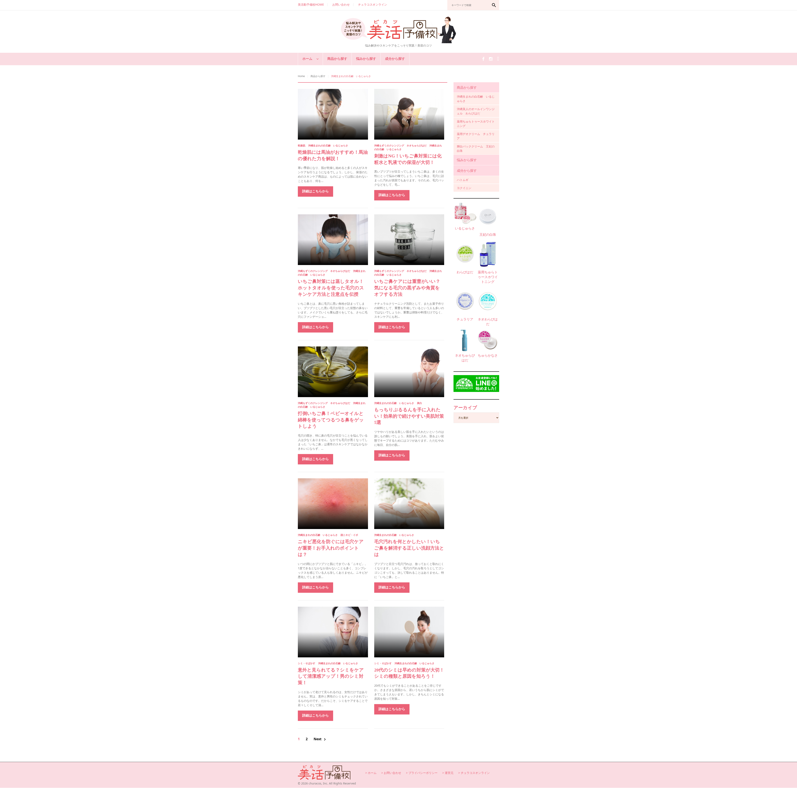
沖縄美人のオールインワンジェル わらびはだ (476, 111)
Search (494, 5)
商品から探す (337, 58)
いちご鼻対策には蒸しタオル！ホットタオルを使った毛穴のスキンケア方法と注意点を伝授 (331, 288)
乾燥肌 (301, 145)
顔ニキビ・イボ (349, 535)
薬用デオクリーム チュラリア (476, 136)
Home (301, 76)
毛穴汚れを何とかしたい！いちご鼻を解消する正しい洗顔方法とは (409, 548)
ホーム (307, 58)
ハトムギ (462, 180)
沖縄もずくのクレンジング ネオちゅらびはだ (400, 145)
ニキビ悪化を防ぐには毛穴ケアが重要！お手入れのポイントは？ (331, 548)
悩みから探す (366, 58)
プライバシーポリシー (423, 773)
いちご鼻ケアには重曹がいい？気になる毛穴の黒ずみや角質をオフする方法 (407, 288)
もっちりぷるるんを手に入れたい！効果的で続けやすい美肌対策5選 (409, 416)
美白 (419, 403)
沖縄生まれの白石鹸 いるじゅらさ (328, 145)
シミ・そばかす (306, 663)
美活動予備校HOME (311, 4)
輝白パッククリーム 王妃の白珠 (476, 148)
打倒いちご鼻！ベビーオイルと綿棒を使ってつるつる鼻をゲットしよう (331, 420)
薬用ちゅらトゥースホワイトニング (476, 123)
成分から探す (395, 58)
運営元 (449, 773)
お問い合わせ (341, 4)
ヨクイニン (464, 188)
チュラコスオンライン (372, 4)
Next (320, 739)
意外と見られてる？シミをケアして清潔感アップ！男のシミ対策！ (331, 676)
